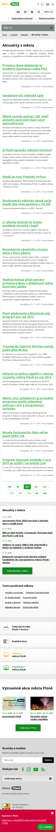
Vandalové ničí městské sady (23, 95)
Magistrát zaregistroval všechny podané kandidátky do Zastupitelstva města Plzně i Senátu (25, 559)
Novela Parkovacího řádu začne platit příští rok (25, 434)
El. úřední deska (12, 597)
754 (20, 493)
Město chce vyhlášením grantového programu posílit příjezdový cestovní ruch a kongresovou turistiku (27, 403)
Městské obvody (12, 607)
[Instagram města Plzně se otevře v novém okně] (42, 6)
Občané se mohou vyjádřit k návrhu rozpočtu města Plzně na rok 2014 (27, 375)
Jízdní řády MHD (30, 607)
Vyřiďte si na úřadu (14, 592)
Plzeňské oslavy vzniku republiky (39, 718)
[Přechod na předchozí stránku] (17, 486)
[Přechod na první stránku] (10, 486)
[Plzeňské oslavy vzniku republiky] (42, 703)
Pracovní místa (30, 597)
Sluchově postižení (47, 18)
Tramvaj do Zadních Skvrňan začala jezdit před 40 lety (27, 348)
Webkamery (18, 12)
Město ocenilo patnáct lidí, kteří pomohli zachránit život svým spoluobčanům (25, 119)
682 (36, 486)
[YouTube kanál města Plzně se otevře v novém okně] (35, 770)
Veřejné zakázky (31, 602)
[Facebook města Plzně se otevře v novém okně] (37, 6)
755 (29, 493)
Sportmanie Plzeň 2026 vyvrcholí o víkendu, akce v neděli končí (25, 522)
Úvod (4, 34)
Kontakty (25, 12)
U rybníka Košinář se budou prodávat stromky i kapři (22, 224)
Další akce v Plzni (28, 727)
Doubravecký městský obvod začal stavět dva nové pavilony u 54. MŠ (27, 202)
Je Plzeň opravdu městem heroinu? (27, 150)
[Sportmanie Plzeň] (14, 703)
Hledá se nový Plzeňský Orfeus (24, 177)
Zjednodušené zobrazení (22, 18)
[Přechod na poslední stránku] (45, 493)
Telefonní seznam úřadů (37, 592)
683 (44, 486)
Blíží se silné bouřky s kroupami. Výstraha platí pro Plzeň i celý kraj (27, 534)
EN (32, 12)
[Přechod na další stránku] (37, 493)
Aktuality (24, 34)
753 (11, 493)
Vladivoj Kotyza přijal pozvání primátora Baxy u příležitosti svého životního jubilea (27, 283)
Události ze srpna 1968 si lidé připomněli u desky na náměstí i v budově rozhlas (24, 546)
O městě (13, 34)
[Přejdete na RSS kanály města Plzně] (52, 6)
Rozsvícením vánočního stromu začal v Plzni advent (25, 251)
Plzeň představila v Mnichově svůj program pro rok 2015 (26, 315)
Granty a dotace (12, 602)
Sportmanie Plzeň (11, 716)
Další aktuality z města (17, 570)
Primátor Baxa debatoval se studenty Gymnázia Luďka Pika (24, 67)
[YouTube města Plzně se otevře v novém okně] (47, 6)
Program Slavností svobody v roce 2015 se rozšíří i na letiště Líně (26, 461)
